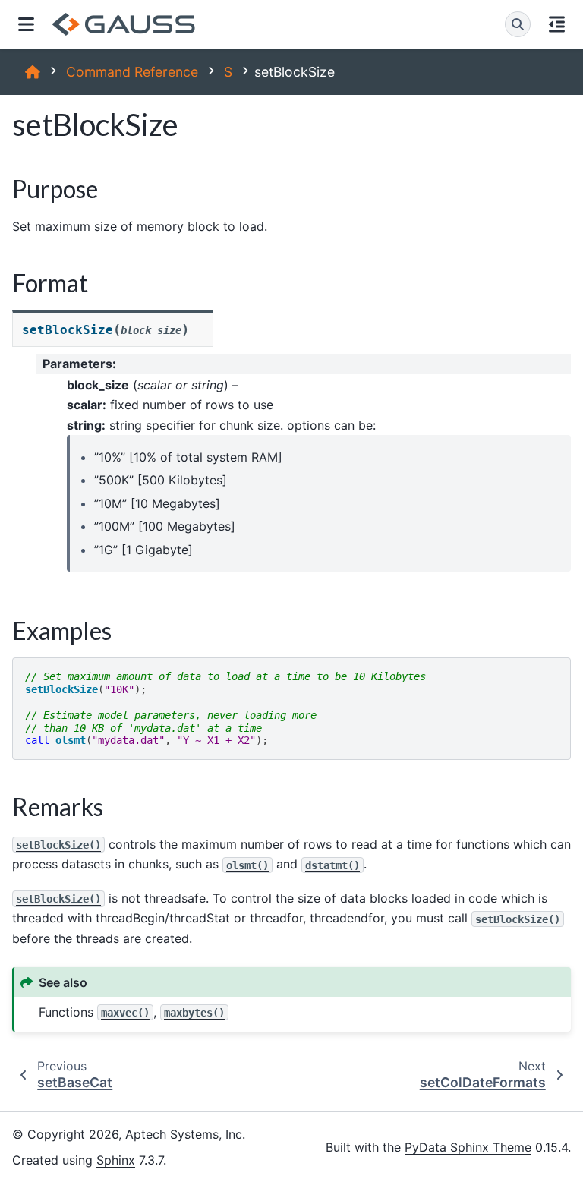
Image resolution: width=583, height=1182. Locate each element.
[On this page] (557, 24)
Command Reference (132, 72)
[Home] (32, 72)
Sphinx (115, 1160)
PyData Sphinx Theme (468, 1147)
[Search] (518, 24)
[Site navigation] (26, 24)
